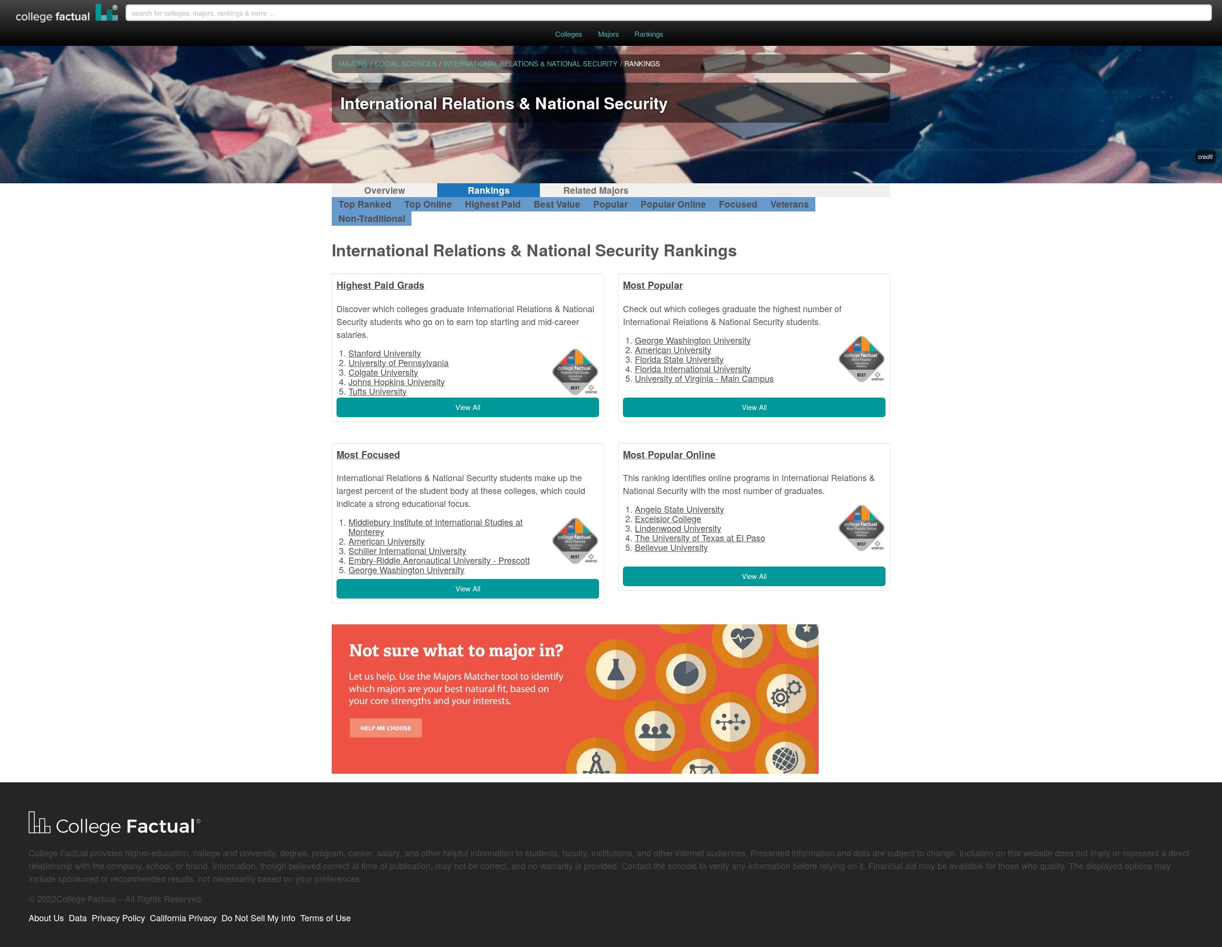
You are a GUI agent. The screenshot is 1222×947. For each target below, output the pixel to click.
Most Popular (653, 285)
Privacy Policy (118, 917)
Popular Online (673, 204)
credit (1205, 156)
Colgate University (383, 372)
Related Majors (596, 190)
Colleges (568, 34)
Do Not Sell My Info (258, 917)
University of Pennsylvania (398, 362)
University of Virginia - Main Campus (704, 378)
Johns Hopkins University (396, 381)
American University (673, 349)
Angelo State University (679, 509)
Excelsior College (668, 518)
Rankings (648, 34)
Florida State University (679, 359)
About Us (46, 917)
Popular (610, 204)
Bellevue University (671, 547)
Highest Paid (493, 204)
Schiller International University (407, 550)
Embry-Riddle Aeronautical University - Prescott (439, 560)
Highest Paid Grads (380, 285)
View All (467, 407)
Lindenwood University (678, 528)
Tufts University (377, 391)
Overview (384, 190)
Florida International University (693, 368)
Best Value (557, 204)
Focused (738, 204)
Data (78, 917)
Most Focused (368, 454)
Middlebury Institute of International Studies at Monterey (435, 526)
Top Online (428, 204)
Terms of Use (325, 917)
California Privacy (183, 917)
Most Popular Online (669, 454)
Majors (608, 34)
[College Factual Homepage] (67, 14)
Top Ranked (364, 204)
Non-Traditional (371, 218)
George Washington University (693, 340)
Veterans (789, 204)
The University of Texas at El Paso (700, 537)
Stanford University (384, 353)
